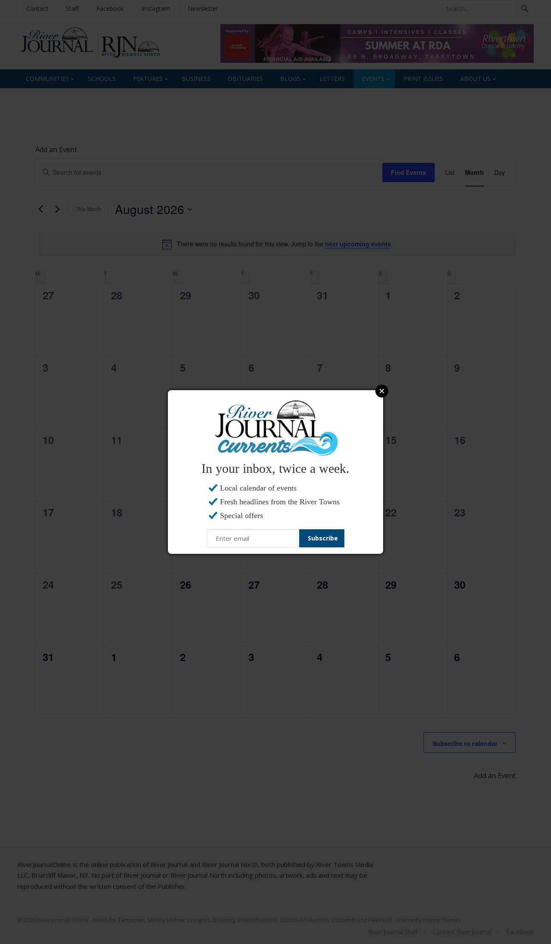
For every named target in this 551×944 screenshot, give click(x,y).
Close (381, 391)
